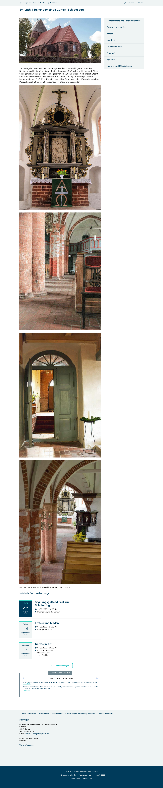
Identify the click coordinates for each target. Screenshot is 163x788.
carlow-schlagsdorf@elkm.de (37, 734)
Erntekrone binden (47, 623)
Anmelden (130, 3)
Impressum (75, 779)
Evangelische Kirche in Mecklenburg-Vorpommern (41, 3)
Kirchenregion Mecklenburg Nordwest (81, 714)
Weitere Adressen (26, 745)
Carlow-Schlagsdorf (105, 714)
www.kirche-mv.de (29, 714)
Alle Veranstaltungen (60, 665)
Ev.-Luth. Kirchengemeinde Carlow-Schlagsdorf (51, 9)
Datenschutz (87, 779)
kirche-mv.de (93, 771)
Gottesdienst (43, 644)
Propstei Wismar (58, 714)
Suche (141, 3)
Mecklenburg (44, 714)
